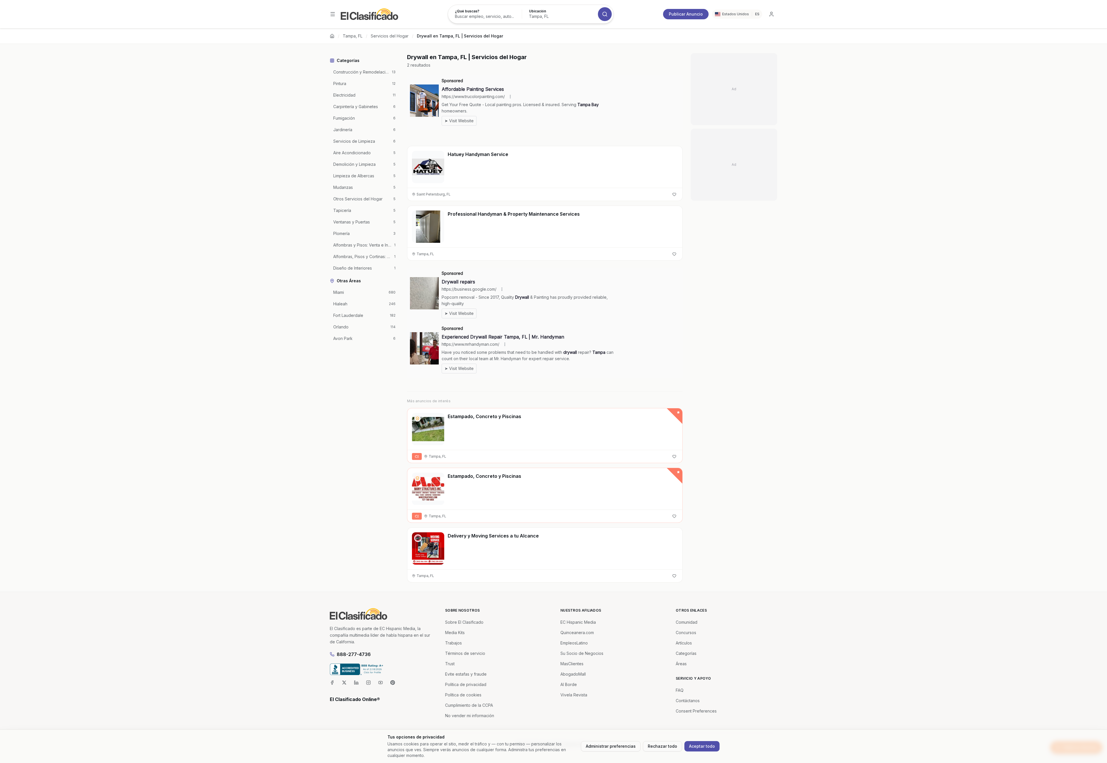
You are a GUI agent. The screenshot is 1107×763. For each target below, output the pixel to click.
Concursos (686, 632)
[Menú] (332, 14)
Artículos (684, 642)
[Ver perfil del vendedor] (417, 418)
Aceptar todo (702, 746)
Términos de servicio (465, 653)
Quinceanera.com (577, 632)
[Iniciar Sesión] (771, 14)
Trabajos (453, 642)
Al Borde (568, 684)
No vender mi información (469, 715)
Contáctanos (688, 700)
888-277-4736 (354, 654)
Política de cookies (463, 694)
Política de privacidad (465, 684)
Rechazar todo (662, 746)
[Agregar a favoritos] (674, 194)
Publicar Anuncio (686, 14)
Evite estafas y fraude (466, 674)
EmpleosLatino (574, 642)
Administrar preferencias (611, 746)
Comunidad (686, 622)
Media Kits (455, 632)
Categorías (686, 653)
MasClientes (571, 663)
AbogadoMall (573, 674)
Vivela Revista (573, 694)
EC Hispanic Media (578, 622)
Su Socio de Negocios (581, 653)
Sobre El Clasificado (464, 622)
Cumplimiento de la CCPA (469, 705)
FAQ (680, 690)
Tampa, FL (352, 35)
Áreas (681, 663)
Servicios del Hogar (389, 35)
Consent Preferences (696, 710)
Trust (450, 663)
